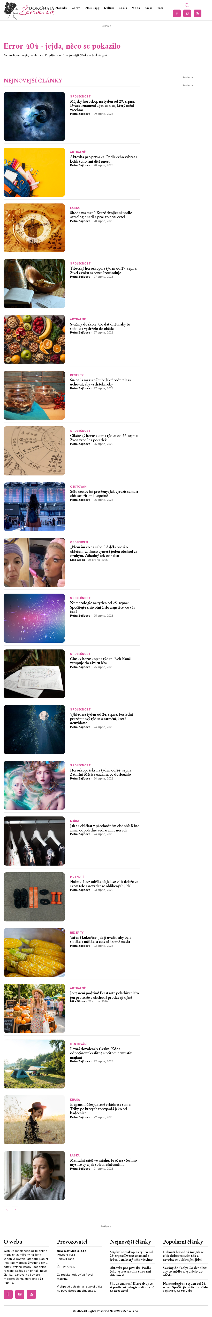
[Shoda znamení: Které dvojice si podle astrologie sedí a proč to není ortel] (34, 228)
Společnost (80, 96)
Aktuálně (78, 152)
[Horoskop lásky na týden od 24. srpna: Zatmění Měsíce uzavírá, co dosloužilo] (34, 785)
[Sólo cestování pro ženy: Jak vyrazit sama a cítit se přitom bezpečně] (34, 506)
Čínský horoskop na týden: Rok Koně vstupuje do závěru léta (100, 660)
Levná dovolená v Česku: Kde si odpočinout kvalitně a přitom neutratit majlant (101, 1053)
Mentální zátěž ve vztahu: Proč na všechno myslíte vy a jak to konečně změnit (103, 1162)
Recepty (77, 375)
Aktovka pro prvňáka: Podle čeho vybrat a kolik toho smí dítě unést (104, 159)
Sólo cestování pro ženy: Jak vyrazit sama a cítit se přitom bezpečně (104, 493)
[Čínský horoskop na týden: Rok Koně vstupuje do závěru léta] (34, 674)
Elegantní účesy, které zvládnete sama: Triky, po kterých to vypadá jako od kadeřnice (100, 1108)
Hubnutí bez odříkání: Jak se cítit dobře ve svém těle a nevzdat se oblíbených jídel (104, 883)
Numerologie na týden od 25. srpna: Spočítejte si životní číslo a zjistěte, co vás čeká (102, 607)
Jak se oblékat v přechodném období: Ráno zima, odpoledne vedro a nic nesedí (104, 827)
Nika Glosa (77, 560)
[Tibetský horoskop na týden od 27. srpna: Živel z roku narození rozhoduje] (34, 283)
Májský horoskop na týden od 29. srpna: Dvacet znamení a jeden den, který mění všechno (102, 105)
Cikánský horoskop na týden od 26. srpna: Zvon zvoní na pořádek (104, 437)
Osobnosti (79, 542)
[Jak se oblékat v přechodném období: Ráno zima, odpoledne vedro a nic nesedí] (34, 841)
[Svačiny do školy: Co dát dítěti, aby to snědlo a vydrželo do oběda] (34, 339)
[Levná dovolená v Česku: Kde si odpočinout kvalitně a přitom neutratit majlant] (34, 1064)
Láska (75, 208)
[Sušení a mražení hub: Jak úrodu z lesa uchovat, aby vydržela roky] (34, 395)
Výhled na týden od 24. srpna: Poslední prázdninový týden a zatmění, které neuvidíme (101, 718)
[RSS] (197, 13)
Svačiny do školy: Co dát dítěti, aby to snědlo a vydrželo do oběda (100, 326)
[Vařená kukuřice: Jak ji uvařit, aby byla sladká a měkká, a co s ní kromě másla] (34, 952)
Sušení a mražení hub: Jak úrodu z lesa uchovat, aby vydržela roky (100, 382)
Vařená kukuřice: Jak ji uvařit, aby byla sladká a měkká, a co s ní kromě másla (100, 939)
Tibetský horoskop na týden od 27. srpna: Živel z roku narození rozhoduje (103, 270)
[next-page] (15, 1210)
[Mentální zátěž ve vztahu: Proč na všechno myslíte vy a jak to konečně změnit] (34, 1175)
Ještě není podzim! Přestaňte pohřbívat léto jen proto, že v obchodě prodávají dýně (104, 995)
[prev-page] (7, 1210)
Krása (75, 1099)
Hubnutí (77, 876)
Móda (74, 821)
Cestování (78, 486)
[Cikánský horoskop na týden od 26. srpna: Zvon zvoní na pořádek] (34, 450)
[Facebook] (177, 13)
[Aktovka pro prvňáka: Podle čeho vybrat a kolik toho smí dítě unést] (34, 172)
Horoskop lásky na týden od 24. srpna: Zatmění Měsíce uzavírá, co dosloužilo (101, 772)
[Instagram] (187, 13)
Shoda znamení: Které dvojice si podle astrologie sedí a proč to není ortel (101, 215)
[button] (186, 5)
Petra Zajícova (80, 114)
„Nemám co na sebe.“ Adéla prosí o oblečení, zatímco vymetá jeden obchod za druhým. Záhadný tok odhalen (103, 551)
